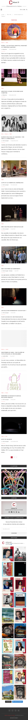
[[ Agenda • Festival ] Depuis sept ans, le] (8, 569)
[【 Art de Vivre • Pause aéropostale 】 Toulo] (8, 630)
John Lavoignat (6, 141)
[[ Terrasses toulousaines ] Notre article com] (8, 661)
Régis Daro (5, 49)
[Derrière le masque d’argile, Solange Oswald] (14, 382)
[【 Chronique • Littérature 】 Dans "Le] (20, 646)
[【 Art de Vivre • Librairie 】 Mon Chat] (20, 692)
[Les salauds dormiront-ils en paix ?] (14, 296)
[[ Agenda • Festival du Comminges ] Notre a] (8, 692)
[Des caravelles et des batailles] (14, 212)
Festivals (2, 42)
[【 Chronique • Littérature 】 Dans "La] (8, 584)
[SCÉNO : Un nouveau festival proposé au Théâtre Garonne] (14, 31)
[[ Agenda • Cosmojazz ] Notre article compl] (8, 615)
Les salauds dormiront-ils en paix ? (13, 310)
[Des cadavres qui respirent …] (14, 254)
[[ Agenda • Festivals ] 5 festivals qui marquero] (20, 569)
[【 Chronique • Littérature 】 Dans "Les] (20, 677)
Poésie (6, 436)
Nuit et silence (6, 439)
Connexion (13, 715)
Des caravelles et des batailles (12, 226)
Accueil (2, 14)
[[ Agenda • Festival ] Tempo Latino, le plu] (8, 677)
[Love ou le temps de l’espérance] (14, 168)
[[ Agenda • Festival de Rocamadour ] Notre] (20, 630)
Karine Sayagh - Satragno (7, 271)
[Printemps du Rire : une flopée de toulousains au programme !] (14, 338)
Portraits (6, 392)
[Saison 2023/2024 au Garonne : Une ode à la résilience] (14, 123)
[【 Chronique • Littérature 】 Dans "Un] (20, 584)
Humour (7, 349)
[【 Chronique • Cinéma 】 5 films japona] (20, 553)
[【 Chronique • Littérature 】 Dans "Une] (8, 600)
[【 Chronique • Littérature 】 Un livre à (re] (20, 615)
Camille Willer (5, 356)
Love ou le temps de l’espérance (12, 182)
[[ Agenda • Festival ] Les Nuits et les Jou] (8, 646)
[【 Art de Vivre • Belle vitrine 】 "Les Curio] (20, 661)
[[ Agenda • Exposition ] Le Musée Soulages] (20, 600)
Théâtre (7, 42)
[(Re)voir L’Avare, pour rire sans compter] (14, 77)
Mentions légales (8, 715)
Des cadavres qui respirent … (11, 268)
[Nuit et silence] (14, 425)
